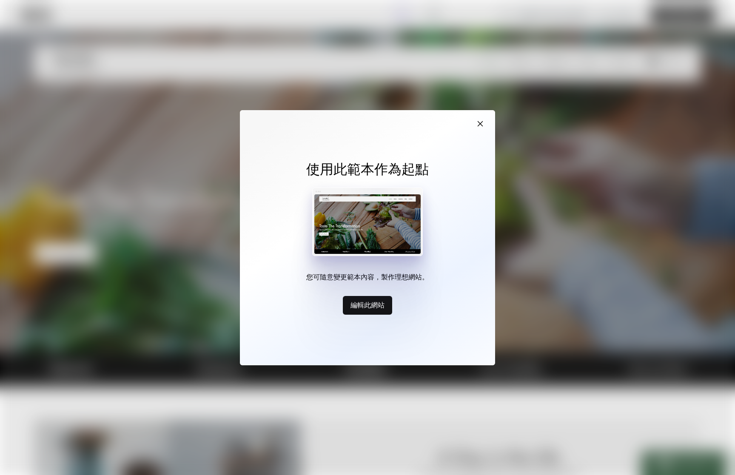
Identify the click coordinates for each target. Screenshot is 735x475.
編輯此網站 (367, 305)
